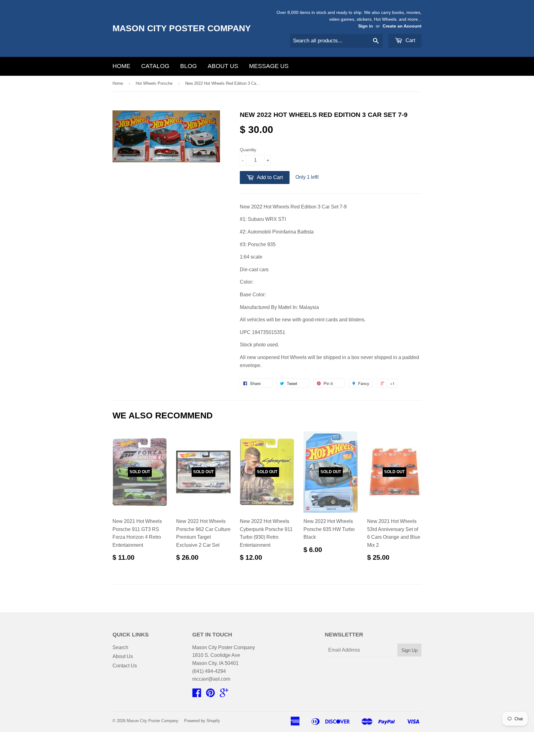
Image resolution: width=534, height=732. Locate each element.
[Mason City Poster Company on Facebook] (196, 694)
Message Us (269, 66)
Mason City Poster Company (181, 28)
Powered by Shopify (202, 720)
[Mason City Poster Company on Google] (224, 694)
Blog (188, 66)
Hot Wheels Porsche (154, 83)
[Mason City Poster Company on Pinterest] (210, 694)
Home (121, 66)
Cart (409, 40)
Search (120, 647)
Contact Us (124, 665)
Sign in (365, 26)
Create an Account (402, 26)
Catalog (155, 66)
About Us (223, 66)
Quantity (248, 149)
